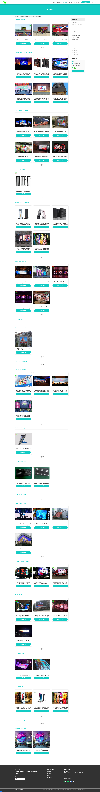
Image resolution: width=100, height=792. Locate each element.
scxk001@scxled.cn (77, 63)
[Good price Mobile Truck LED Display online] (41, 591)
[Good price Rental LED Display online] (41, 424)
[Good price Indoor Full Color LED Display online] (41, 165)
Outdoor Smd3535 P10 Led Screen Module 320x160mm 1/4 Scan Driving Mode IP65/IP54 (41, 483)
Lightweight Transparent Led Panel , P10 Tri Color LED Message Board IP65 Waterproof (23, 350)
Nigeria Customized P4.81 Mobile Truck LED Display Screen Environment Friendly (23, 583)
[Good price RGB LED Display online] (41, 49)
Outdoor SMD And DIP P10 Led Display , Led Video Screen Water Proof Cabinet (23, 41)
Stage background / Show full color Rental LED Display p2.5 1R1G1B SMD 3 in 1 (41, 391)
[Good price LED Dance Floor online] (41, 683)
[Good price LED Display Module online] (41, 491)
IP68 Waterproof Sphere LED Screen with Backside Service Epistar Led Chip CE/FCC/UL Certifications (23, 750)
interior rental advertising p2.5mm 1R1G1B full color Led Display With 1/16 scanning (42, 308)
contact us (76, 2)
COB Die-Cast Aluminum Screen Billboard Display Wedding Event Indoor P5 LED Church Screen (41, 158)
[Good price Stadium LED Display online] (41, 457)
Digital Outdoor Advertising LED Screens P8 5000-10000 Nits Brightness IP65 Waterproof (23, 249)
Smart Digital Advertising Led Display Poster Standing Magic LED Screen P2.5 (41, 249)
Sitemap (21, 789)
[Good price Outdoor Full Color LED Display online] (41, 107)
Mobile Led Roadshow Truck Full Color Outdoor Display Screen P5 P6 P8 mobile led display (60, 583)
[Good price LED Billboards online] (41, 324)
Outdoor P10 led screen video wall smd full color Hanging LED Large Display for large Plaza (23, 550)
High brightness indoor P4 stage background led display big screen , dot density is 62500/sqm (60, 283)
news (70, 2)
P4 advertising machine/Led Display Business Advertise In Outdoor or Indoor (42, 224)
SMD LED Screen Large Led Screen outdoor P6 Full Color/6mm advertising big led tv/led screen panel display (41, 617)
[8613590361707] (65, 781)
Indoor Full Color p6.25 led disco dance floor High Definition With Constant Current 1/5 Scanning (23, 675)
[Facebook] (1, 791)
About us (49, 771)
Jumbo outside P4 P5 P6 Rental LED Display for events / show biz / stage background (60, 391)
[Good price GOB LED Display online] (41, 199)
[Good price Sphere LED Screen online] (41, 758)
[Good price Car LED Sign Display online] (41, 499)
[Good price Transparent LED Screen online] (41, 357)
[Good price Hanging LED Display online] (41, 558)
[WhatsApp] (72, 68)
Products (49, 773)
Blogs (48, 775)
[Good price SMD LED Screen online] (41, 649)
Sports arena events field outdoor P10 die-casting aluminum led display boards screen (23, 450)
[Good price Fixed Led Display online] (41, 724)
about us (59, 2)
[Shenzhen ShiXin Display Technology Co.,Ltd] (5, 2)
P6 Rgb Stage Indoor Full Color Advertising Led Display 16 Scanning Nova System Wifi (23, 642)
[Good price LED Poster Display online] (41, 716)
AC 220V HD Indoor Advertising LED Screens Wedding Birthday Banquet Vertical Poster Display (23, 224)
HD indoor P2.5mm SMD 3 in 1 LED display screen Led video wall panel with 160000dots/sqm (60, 41)
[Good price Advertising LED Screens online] (41, 257)
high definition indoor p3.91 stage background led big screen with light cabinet (23, 308)
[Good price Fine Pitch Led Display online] (41, 366)
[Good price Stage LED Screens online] (41, 316)
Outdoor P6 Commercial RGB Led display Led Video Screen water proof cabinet (41, 41)
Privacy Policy (17, 789)
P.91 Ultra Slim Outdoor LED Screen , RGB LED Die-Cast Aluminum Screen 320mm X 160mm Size (41, 99)
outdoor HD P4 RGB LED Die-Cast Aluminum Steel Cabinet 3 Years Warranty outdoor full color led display (60, 99)
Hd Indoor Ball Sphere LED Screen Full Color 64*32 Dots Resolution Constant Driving (42, 750)
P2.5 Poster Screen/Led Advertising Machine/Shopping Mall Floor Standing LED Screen (41, 708)
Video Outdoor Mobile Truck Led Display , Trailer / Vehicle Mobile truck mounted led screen (41, 583)
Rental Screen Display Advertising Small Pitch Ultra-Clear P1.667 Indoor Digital (23, 133)
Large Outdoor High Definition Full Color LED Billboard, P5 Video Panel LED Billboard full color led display (23, 74)
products (65, 2)
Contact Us (49, 777)
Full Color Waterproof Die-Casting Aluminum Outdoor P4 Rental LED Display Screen (23, 99)
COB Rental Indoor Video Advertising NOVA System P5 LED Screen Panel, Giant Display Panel (60, 158)
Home (54, 2)
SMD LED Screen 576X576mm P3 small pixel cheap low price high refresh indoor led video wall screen (60, 617)
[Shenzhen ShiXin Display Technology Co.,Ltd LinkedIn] (73, 781)
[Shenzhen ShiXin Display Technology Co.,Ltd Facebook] (71, 781)
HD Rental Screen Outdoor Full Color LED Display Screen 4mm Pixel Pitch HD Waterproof (41, 74)
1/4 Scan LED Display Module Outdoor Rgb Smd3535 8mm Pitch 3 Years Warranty (23, 483)
